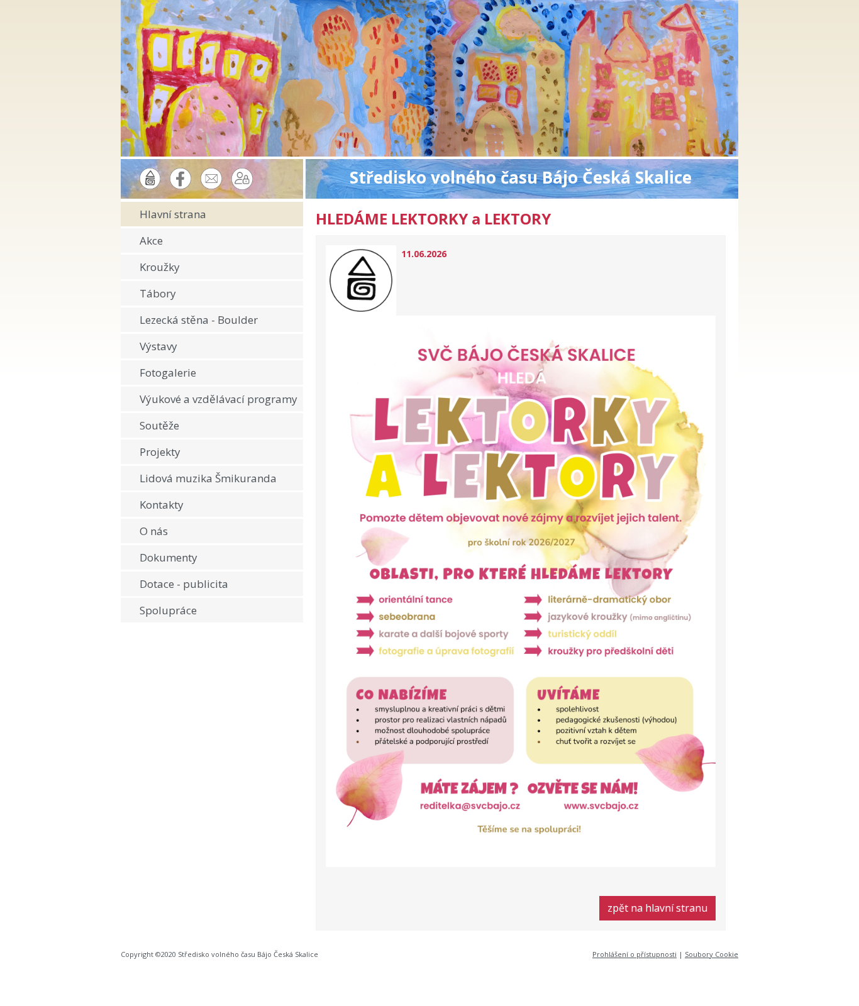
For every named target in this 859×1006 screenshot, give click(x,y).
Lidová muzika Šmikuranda (208, 478)
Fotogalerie (168, 372)
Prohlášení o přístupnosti (634, 954)
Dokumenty (168, 557)
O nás (154, 531)
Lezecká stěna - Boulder (199, 319)
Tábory (158, 293)
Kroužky (160, 267)
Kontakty (162, 504)
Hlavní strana (173, 214)
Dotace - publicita (184, 584)
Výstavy (158, 346)
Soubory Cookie (711, 954)
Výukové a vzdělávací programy (218, 399)
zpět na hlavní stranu (657, 908)
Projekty (160, 452)
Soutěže (159, 425)
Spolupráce (168, 610)
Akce (151, 240)
